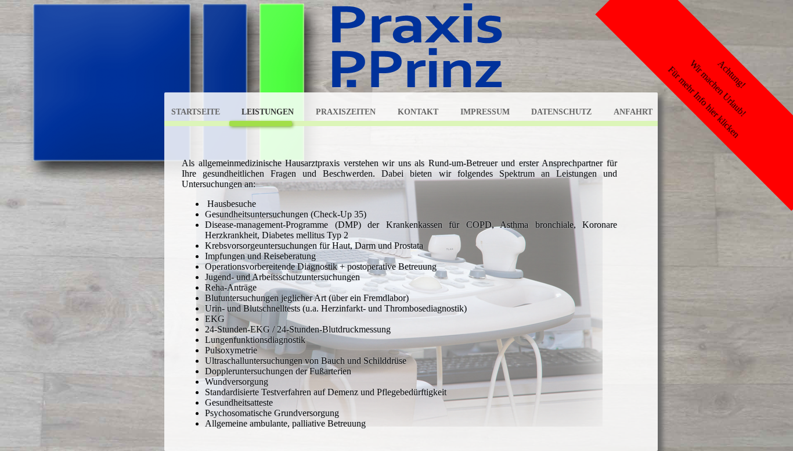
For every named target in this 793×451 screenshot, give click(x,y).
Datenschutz (561, 111)
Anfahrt (633, 111)
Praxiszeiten (346, 111)
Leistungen (267, 111)
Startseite (195, 111)
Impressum (485, 111)
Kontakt (418, 111)
